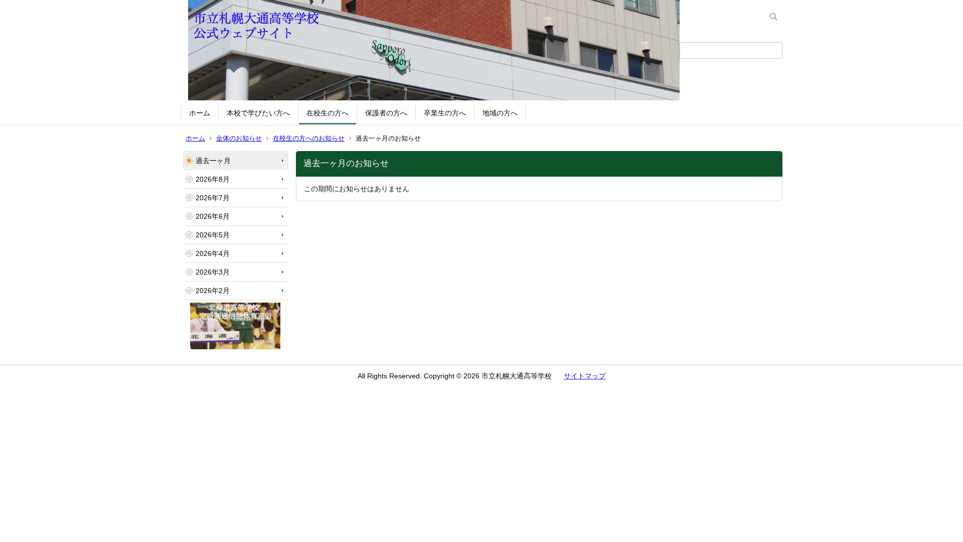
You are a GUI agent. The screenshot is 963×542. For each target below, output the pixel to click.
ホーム (199, 113)
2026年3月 (213, 272)
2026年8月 (213, 179)
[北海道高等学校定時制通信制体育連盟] (235, 347)
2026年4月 (213, 253)
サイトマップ (585, 376)
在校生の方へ (327, 113)
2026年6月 (213, 216)
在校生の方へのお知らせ (309, 138)
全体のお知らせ (239, 138)
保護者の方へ (386, 113)
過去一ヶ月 (213, 161)
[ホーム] (431, 50)
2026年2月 (213, 291)
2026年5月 (213, 235)
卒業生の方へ (445, 113)
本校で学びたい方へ (258, 113)
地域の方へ (500, 113)
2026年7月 (213, 198)
